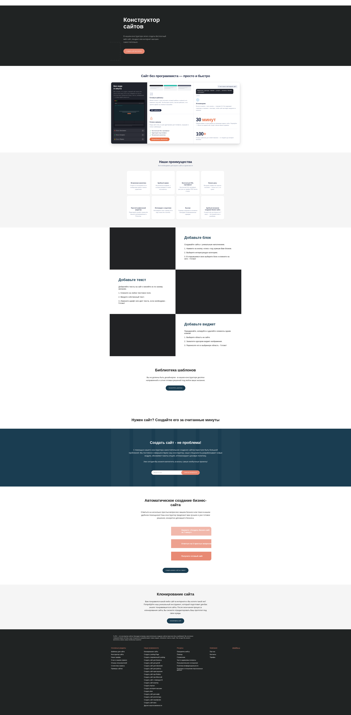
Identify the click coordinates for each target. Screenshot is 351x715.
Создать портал (149, 685)
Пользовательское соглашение (187, 663)
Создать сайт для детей (152, 663)
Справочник (181, 657)
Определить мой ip (183, 651)
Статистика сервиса (118, 665)
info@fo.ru (236, 648)
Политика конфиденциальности (187, 665)
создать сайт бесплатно (134, 51)
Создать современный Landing (154, 657)
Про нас (212, 651)
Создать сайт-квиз (150, 702)
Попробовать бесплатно (160, 139)
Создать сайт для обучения (153, 665)
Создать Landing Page (151, 654)
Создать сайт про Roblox (152, 674)
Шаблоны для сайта (118, 651)
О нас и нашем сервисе (119, 660)
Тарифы (212, 657)
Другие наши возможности (153, 705)
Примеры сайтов (117, 668)
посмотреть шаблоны (175, 388)
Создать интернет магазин (153, 688)
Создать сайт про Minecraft (153, 677)
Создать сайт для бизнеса (153, 660)
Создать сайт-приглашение (153, 671)
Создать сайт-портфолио (152, 700)
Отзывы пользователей (119, 663)
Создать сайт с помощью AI (153, 680)
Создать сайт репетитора (152, 697)
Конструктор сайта (117, 654)
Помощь (180, 654)
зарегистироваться (190, 472)
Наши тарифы (116, 657)
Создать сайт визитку (151, 683)
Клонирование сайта (151, 651)
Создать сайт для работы (152, 668)
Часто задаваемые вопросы (186, 660)
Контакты (213, 654)
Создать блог (148, 691)
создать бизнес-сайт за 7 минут (176, 570)
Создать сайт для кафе (152, 694)
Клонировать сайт (175, 621)
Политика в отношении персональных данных (190, 669)
